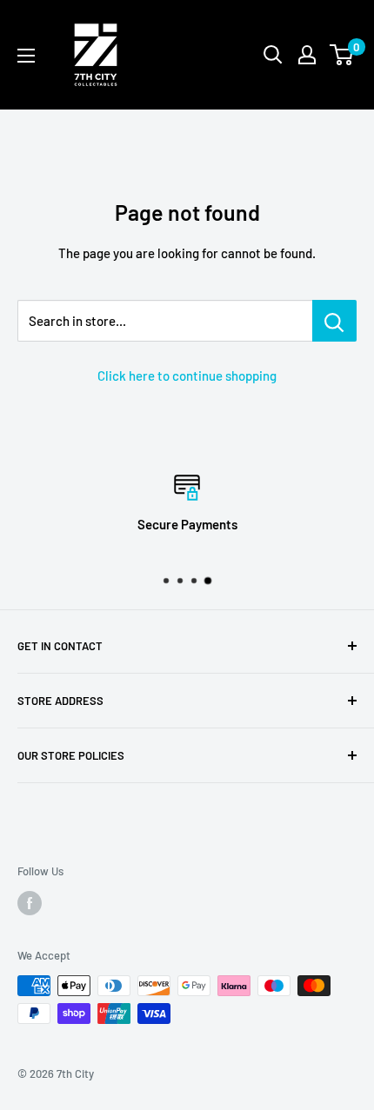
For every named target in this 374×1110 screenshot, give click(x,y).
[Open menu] (26, 56)
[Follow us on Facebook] (29, 903)
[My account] (307, 54)
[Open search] (273, 54)
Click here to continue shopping (187, 375)
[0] (342, 54)
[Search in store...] (334, 321)
